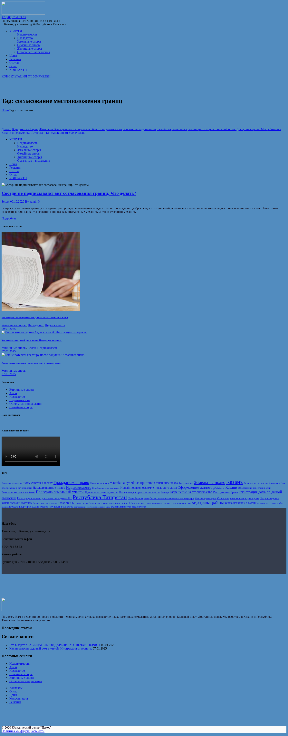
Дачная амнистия (99, 483)
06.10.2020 (17, 201)
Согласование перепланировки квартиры (171, 498)
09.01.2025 (9, 328)
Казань (234, 482)
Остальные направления (25, 403)
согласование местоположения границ (92, 507)
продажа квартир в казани (24, 506)
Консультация (18, 698)
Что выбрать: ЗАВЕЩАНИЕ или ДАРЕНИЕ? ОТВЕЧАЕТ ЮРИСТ (35, 317)
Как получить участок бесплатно (262, 483)
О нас (13, 691)
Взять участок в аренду (38, 482)
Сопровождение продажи (45, 503)
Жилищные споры (14, 325)
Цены (13, 695)
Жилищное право (167, 482)
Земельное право (209, 482)
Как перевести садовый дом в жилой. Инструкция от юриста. (32, 340)
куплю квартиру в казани (240, 502)
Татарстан (64, 502)
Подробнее (9, 218)
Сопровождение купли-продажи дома (238, 498)
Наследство (35, 325)
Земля (5, 201)
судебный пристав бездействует (128, 506)
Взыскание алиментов (12, 483)
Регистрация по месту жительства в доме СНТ (44, 498)
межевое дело (263, 503)
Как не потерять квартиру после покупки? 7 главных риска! (31, 363)
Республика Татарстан (100, 497)
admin (31, 201)
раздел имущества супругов (56, 506)
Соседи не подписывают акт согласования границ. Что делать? (69, 193)
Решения (15, 702)
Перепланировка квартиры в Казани (18, 492)
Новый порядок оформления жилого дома (148, 487)
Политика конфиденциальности (23, 731)
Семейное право (138, 498)
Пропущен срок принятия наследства (139, 492)
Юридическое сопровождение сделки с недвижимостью (160, 503)
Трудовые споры (80, 503)
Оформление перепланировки (254, 488)
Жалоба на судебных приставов (132, 483)
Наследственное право (49, 487)
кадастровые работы (207, 502)
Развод (165, 492)
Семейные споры (21, 407)
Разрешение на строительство (191, 492)
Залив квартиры (186, 483)
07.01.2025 (9, 351)
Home (5, 110)
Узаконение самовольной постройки (108, 503)
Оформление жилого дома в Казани (207, 487)
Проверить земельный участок (60, 492)
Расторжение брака (225, 492)
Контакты (16, 688)
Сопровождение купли (205, 498)
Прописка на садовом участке (101, 492)
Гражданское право (71, 482)
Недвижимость (55, 325)
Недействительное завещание (106, 488)
